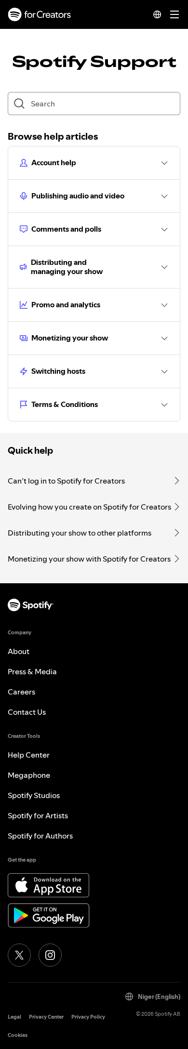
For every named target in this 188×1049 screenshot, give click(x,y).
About (18, 651)
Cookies (17, 1035)
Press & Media (32, 671)
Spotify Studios (34, 795)
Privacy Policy (88, 1017)
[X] (19, 955)
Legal (14, 1017)
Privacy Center (46, 1017)
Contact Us (27, 712)
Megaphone (29, 775)
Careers (21, 691)
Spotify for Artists (38, 815)
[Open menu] (174, 14)
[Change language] (157, 14)
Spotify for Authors (40, 835)
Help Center (29, 754)
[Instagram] (50, 955)
